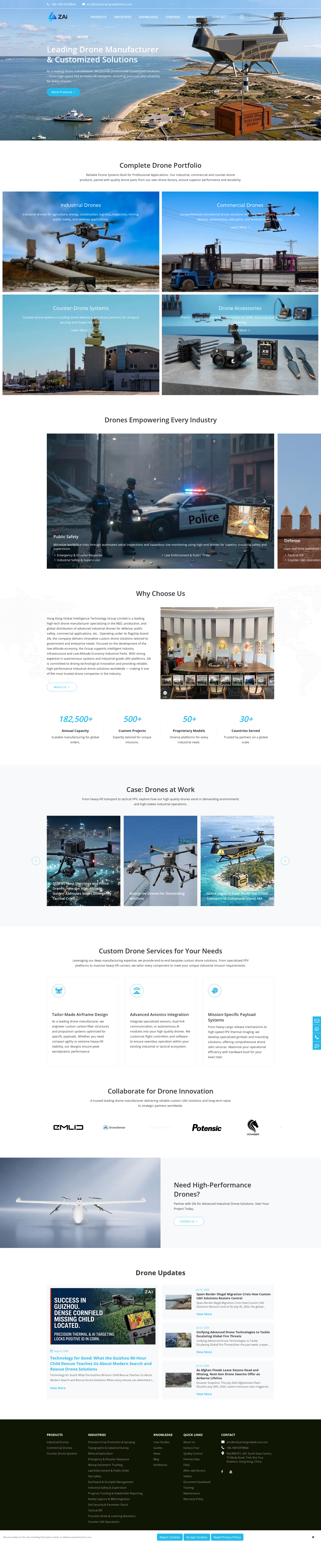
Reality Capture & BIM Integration (109, 1499)
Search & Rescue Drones (126, 252)
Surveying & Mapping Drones (129, 246)
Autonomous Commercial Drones (241, 243)
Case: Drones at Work (160, 789)
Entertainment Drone (233, 249)
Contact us (189, 1221)
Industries (122, 17)
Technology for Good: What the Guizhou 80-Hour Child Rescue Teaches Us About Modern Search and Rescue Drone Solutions (101, 1363)
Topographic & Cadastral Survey (108, 1448)
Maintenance (191, 1493)
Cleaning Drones (121, 240)
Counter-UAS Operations (103, 1522)
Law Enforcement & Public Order (185, 555)
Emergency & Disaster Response (78, 555)
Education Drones (181, 255)
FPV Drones (277, 243)
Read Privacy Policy (227, 1537)
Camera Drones (280, 249)
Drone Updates (160, 1272)
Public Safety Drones (73, 234)
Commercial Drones (240, 222)
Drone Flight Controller (234, 348)
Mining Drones (19, 246)
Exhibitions (160, 1465)
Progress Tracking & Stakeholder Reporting (115, 1493)
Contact (219, 17)
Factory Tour (191, 1448)
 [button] (265, 501)
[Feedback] (317, 1046)
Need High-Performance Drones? (212, 1189)
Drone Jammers (70, 348)
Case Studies (161, 1442)
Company (172, 17)
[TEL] (317, 1037)
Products (98, 17)
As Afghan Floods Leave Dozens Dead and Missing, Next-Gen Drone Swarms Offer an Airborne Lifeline (228, 1374)
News (156, 1453)
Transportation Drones (75, 240)
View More (60, 1388)
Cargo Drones (19, 234)
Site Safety (94, 1476)
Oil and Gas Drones (22, 252)
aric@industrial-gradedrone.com (107, 4)
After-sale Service (194, 1470)
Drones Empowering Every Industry (160, 419)
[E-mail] (317, 1020)
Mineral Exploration (100, 1453)
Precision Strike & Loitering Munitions (112, 1516)
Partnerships (191, 1459)
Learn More (79, 271)
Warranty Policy (193, 1499)
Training (188, 1487)
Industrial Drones (81, 213)
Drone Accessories (240, 335)
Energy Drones (70, 252)
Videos (187, 1476)
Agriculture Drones (72, 258)
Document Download (196, 1482)
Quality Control (192, 1453)
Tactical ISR (95, 1510)
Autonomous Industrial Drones (30, 240)
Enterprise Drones (181, 249)
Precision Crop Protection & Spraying (111, 1442)
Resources (196, 17)
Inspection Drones (122, 234)
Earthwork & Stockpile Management (110, 1482)
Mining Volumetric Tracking (105, 1465)
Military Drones (20, 264)
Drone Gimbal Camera (184, 348)
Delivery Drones (180, 243)
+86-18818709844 (61, 4)
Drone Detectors (21, 348)
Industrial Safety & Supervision (77, 560)
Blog (156, 1459)
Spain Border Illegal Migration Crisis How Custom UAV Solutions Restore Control (233, 1296)
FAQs (186, 1465)
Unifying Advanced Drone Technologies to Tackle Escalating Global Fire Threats (233, 1334)
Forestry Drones (20, 258)
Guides (157, 1448)
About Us (62, 687)
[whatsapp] (317, 1029)
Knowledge (148, 17)
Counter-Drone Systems (81, 335)
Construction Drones (73, 246)
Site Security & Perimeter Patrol (108, 1505)
